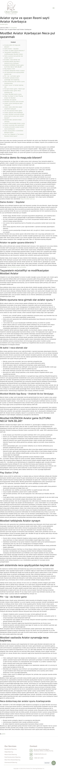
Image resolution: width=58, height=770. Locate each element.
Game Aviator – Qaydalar (11, 48)
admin (3, 734)
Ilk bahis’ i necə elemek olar (12, 59)
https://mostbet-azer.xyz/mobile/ (16, 267)
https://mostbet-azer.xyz (28, 199)
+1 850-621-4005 (38, 758)
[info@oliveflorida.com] (31, 754)
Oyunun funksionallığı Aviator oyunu (14, 123)
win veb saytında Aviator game (13, 110)
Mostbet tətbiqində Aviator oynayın (14, 70)
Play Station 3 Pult (9, 68)
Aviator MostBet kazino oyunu (13, 94)
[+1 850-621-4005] (31, 758)
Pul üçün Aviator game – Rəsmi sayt (14, 89)
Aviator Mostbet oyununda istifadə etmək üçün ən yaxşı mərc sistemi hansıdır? (14, 116)
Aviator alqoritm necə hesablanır (13, 112)
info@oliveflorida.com (40, 754)
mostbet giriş (4, 24)
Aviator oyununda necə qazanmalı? (14, 125)
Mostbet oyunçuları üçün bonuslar (14, 101)
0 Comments (13, 27)
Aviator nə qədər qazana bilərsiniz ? (14, 50)
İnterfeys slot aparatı (10, 99)
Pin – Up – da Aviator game (12, 76)
